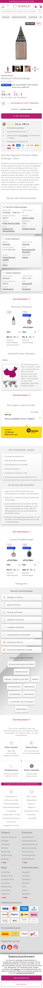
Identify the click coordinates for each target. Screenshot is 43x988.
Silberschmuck (29, 687)
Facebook (3, 947)
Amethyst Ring (7, 876)
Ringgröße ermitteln (11, 825)
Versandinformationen (11, 818)
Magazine (31, 807)
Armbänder (5, 844)
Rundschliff (27, 283)
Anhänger (5, 841)
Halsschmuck (29, 694)
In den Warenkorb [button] (21, 116)
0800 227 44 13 (11, 776)
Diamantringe (6, 855)
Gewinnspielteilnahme (11, 807)
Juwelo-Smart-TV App (11, 815)
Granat (24, 890)
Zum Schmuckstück (20, 299)
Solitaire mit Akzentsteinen (9, 230)
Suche (40, 11)
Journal (31, 818)
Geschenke (33, 17)
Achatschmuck (28, 837)
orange (25, 257)
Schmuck (5, 17)
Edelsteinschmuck (19, 17)
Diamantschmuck (29, 855)
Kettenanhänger (14, 694)
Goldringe (5, 859)
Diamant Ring (6, 887)
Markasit (35, 679)
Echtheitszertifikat (11, 800)
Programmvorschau (31, 811)
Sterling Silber (28, 218)
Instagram (15, 947)
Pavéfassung (8, 289)
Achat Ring (5, 872)
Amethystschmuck (29, 841)
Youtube (9, 947)
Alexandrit (26, 872)
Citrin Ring (5, 883)
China (5, 265)
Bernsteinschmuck (29, 848)
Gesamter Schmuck (8, 837)
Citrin (24, 887)
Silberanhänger (21, 709)
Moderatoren (32, 800)
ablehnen (17, 969)
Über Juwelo (31, 796)
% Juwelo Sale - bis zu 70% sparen (21, 702)
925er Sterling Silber (11, 223)
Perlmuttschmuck (14, 687)
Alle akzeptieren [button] (21, 978)
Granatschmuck (28, 859)
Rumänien (26, 289)
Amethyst (26, 876)
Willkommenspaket (11, 804)
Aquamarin (26, 879)
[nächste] (38, 331)
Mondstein (26, 894)
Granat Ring (5, 890)
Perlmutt (6, 244)
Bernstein (26, 883)
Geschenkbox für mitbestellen (25, 103)
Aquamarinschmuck (30, 844)
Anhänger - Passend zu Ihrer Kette (16, 679)
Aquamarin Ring (7, 879)
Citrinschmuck (27, 852)
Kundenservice (11, 796)
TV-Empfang (11, 811)
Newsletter (31, 815)
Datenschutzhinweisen (24, 973)
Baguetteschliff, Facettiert (29, 250)
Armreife (4, 848)
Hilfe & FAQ (11, 822)
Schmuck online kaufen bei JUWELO (21, 664)
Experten (31, 804)
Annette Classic (28, 229)
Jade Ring (5, 894)
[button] (2, 6)
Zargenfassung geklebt (9, 258)
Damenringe (6, 852)
